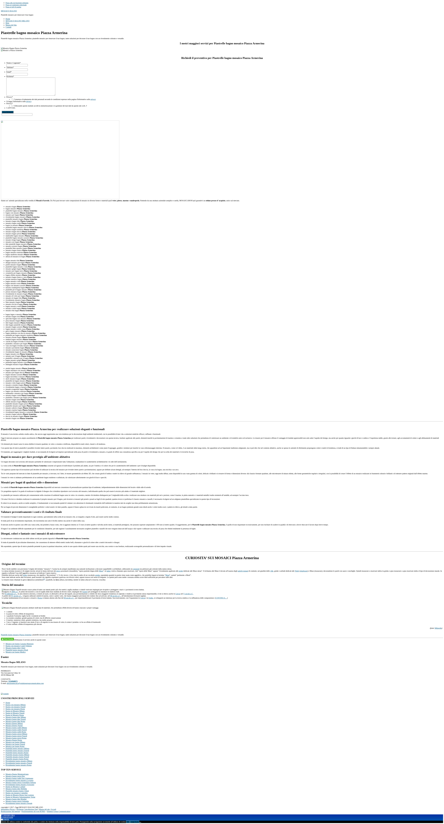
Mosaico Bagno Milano (14, 723)
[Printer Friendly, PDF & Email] (7, 639)
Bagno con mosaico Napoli (15, 707)
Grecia (177, 594)
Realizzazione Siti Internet (10, 811)
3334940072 (13, 681)
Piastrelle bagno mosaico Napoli (17, 751)
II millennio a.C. (11, 594)
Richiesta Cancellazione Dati (27, 809)
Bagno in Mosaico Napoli (15, 713)
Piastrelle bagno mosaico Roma (17, 753)
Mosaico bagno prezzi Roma (16, 738)
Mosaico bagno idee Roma (15, 721)
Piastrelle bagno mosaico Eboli (17, 650)
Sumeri (85, 592)
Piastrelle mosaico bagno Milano (17, 755)
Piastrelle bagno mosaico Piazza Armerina (16, 635)
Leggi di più (134, 822)
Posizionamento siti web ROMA (33, 811)
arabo (25, 575)
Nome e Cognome (13, 63)
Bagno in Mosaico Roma (15, 715)
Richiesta (10, 76)
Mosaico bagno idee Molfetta (16, 789)
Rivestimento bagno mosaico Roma (18, 765)
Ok (128, 822)
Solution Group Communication (58, 811)
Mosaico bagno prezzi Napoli (16, 736)
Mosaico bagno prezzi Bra (15, 776)
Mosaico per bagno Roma (15, 746)
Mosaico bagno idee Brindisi (16, 799)
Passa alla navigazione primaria (17, 3)
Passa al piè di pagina (13, 7)
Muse (101, 571)
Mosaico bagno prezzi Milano (16, 734)
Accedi (53, 809)
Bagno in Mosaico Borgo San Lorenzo (20, 795)
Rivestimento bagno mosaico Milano (19, 761)
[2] (44, 579)
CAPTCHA (10, 108)
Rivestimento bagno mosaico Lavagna (19, 780)
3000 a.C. (14, 592)
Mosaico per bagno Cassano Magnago (20, 644)
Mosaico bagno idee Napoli (16, 719)
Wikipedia (438, 628)
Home (8, 703)
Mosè (167, 575)
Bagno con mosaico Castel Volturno (19, 646)
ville (271, 571)
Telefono (10, 67)
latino (109, 571)
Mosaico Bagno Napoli (14, 726)
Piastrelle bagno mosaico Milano (17, 748)
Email (9, 72)
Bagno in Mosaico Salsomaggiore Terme (20, 797)
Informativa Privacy (8, 809)
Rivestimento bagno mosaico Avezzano (20, 785)
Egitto (151, 598)
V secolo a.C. (188, 594)
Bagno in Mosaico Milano (15, 711)
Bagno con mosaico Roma (15, 709)
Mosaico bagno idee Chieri (15, 648)
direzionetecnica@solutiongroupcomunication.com (25, 683)
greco (58, 571)
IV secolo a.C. (16, 596)
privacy (93, 99)
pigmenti (136, 569)
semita (97, 575)
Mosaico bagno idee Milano (16, 717)
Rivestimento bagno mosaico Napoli (19, 763)
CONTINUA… (221, 598)
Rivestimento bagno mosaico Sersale (19, 803)
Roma (40, 598)
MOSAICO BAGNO (9, 11)
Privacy (9, 97)
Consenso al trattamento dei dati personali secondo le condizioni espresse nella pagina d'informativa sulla (55, 99)
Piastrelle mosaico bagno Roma (17, 759)
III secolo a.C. (115, 596)
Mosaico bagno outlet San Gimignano (19, 778)
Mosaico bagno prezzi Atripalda (17, 801)
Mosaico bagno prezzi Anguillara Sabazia (21, 783)
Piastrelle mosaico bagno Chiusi (17, 791)
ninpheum (303, 571)
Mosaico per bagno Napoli (15, 744)
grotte (181, 571)
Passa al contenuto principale (16, 5)
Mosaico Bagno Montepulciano (17, 774)
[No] (140, 822)
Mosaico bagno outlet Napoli (16, 730)
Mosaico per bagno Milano (15, 742)
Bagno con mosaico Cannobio (17, 793)
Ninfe (297, 571)
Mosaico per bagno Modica (16, 652)
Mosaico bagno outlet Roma (16, 732)
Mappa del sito (44, 809)
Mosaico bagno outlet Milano (16, 728)
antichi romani (243, 571)
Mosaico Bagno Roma (14, 740)
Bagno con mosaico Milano (16, 705)
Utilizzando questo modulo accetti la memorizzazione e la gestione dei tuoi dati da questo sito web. (50, 106)
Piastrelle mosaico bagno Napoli (17, 757)
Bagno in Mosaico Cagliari (15, 787)
